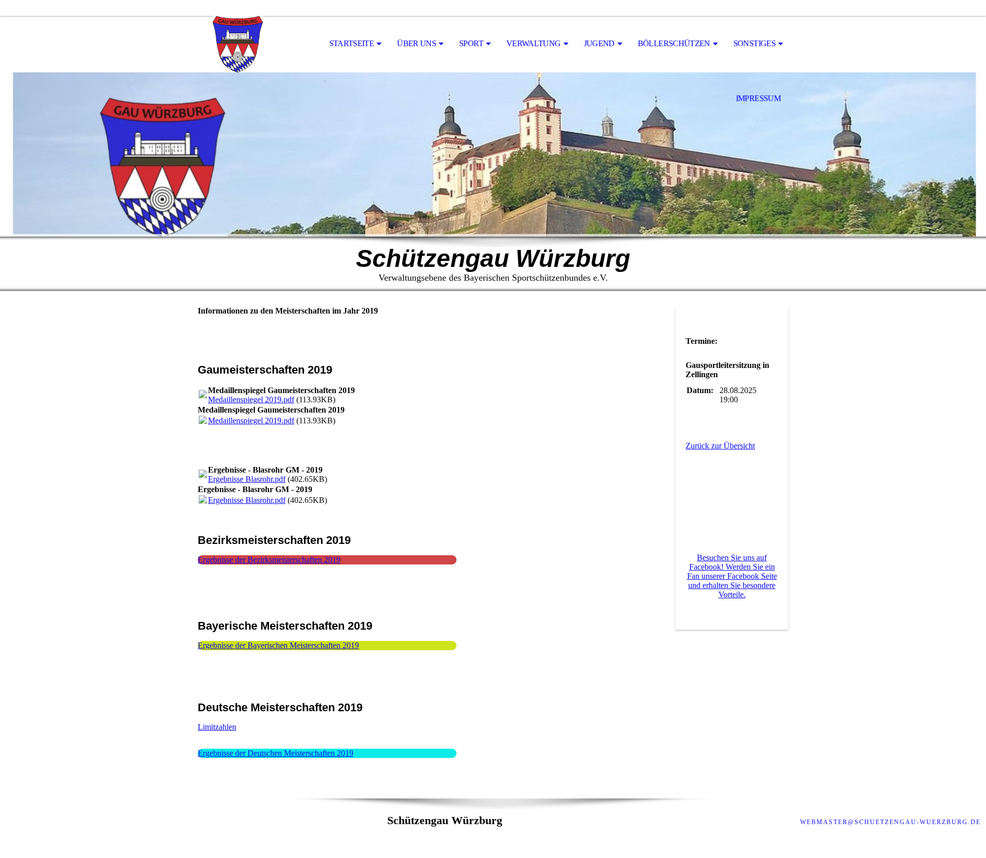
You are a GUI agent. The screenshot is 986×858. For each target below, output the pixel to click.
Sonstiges (754, 43)
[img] (249, 44)
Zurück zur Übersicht (720, 445)
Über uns (416, 43)
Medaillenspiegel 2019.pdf (251, 399)
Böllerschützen (674, 43)
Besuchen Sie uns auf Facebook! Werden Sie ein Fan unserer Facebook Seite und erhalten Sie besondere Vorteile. (732, 576)
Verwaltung (533, 43)
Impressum (758, 98)
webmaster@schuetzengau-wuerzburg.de (890, 822)
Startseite (351, 43)
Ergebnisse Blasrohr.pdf (247, 479)
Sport (471, 43)
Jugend (599, 43)
